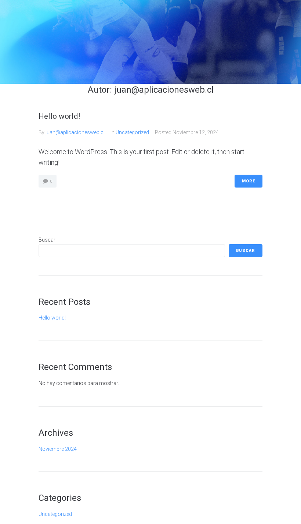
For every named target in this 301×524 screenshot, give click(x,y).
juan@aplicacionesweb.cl (75, 132)
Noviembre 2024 (58, 449)
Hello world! (59, 116)
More (248, 181)
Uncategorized (132, 132)
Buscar (47, 240)
